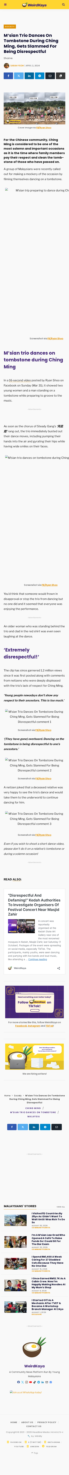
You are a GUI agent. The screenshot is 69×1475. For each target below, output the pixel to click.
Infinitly (38, 1436)
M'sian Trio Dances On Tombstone (33, 1112)
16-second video (20, 380)
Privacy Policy (46, 1422)
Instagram (34, 1026)
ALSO (17, 879)
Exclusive (37, 1314)
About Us (27, 1422)
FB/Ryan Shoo (43, 127)
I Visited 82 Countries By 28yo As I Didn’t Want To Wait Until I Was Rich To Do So (48, 1218)
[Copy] (60, 75)
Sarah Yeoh (17, 65)
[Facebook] (8, 75)
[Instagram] (26, 1382)
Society (10, 26)
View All (61, 1206)
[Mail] (46, 1382)
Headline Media (41, 1432)
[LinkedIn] (29, 75)
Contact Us (33, 1426)
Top (35, 1453)
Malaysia (33, 1116)
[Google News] (50, 1382)
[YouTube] (30, 1382)
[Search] (63, 4)
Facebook (21, 1026)
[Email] (50, 75)
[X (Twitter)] (18, 75)
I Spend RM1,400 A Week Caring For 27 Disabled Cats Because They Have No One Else (47, 1261)
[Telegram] (39, 75)
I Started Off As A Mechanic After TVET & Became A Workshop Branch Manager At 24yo (47, 1305)
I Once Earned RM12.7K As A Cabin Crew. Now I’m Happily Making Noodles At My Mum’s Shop (48, 1283)
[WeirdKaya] (34, 4)
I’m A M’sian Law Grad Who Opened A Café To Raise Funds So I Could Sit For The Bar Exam (48, 1240)
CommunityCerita (41, 1228)
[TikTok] (34, 1382)
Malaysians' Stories (20, 1206)
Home (7, 1095)
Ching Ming (33, 1108)
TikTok (49, 1026)
